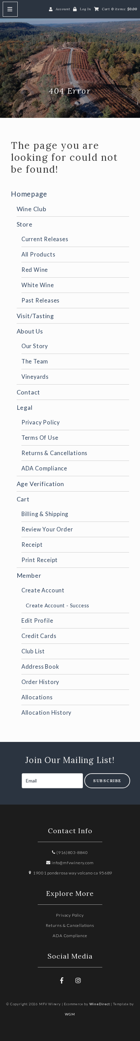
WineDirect (99, 1004)
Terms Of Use (39, 437)
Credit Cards (38, 636)
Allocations (37, 697)
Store (25, 224)
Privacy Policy (40, 422)
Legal (25, 407)
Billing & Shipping (44, 514)
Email (15, 773)
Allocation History (46, 712)
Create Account (43, 590)
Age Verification (40, 483)
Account (63, 9)
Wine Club (32, 209)
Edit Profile (37, 620)
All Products (38, 254)
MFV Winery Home (70, 58)
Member (29, 575)
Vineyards (35, 376)
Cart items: (119, 9)
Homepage (29, 193)
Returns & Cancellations (54, 453)
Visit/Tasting (35, 316)
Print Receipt (39, 560)
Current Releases (44, 239)
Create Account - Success (57, 605)
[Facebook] (61, 980)
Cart (23, 499)
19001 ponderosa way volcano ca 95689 (72, 872)
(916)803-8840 (71, 852)
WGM (70, 1014)
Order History (40, 682)
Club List (33, 651)
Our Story (34, 346)
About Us (30, 331)
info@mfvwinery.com (72, 862)
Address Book (40, 666)
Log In (85, 9)
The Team (34, 361)
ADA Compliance (44, 468)
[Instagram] (78, 980)
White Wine (37, 285)
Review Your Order (47, 529)
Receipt (32, 544)
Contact (28, 392)
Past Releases (40, 300)
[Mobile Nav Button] (10, 9)
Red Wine (34, 269)
